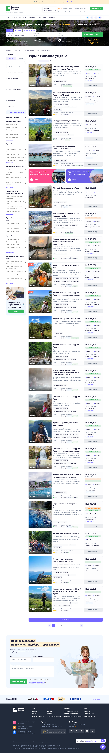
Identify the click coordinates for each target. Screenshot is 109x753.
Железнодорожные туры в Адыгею (13, 131)
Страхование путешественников (73, 716)
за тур (11, 58)
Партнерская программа (70, 711)
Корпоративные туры (35, 17)
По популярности (44, 60)
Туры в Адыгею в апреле (13, 247)
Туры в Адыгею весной (12, 226)
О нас (44, 17)
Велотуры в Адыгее (11, 124)
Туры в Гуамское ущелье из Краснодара (14, 262)
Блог (48, 708)
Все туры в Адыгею (12, 117)
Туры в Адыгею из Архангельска (15, 157)
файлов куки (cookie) (91, 741)
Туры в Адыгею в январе (13, 239)
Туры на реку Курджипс (13, 211)
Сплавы (72, 135)
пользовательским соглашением (37, 683)
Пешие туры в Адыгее (12, 137)
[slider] (7, 61)
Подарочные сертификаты (71, 713)
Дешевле (52, 60)
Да (44, 10)
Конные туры (75, 278)
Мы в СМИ (49, 711)
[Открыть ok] (81, 731)
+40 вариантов (89, 253)
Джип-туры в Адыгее (12, 127)
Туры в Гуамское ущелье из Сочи (15, 271)
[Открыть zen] (87, 731)
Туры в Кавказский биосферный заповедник (15, 197)
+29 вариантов (89, 104)
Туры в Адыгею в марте (12, 244)
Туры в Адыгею (29, 50)
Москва (60, 8)
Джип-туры (58, 605)
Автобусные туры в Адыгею (14, 169)
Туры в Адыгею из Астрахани (14, 160)
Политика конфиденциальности (42, 742)
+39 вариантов (89, 384)
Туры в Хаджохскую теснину (14, 206)
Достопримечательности (54, 716)
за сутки (21, 58)
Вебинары (49, 713)
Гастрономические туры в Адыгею (13, 183)
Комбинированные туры (62, 104)
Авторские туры (30, 30)
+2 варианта (89, 603)
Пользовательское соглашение (21, 742)
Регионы (14, 17)
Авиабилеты (22, 17)
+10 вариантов (89, 332)
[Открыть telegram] (71, 731)
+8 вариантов (89, 279)
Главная (8, 50)
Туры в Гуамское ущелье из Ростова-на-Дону (14, 267)
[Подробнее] (27, 728)
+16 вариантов (89, 306)
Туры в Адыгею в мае (12, 250)
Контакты (51, 17)
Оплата (34, 713)
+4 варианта (89, 80)
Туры (7, 17)
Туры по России (18, 50)
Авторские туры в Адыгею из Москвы (14, 173)
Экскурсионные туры (61, 81)
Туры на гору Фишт (11, 208)
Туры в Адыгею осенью (12, 231)
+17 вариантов (89, 132)
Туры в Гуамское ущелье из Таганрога (14, 279)
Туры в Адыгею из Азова (13, 152)
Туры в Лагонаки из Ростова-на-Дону (15, 202)
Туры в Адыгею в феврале (13, 242)
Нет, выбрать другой (51, 10)
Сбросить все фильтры (16, 112)
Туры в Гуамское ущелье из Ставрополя (14, 275)
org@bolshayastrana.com (54, 726)
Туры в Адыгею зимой (12, 223)
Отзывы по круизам (90, 716)
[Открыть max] (92, 731)
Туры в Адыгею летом (12, 228)
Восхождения (68, 605)
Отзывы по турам (89, 713)
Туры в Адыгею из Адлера (13, 149)
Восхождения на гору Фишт (14, 180)
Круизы (19, 30)
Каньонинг (58, 109)
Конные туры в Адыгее (12, 134)
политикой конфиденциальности (37, 682)
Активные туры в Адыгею (13, 177)
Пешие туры (73, 106)
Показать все (10, 140)
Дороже (59, 60)
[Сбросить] (30, 34)
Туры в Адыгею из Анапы (13, 154)
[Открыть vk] (76, 731)
